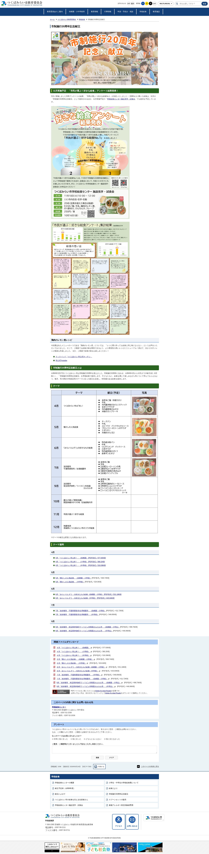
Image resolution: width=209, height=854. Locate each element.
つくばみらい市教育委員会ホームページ (21, 3)
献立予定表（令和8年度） (65, 788)
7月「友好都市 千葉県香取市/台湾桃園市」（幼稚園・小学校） (81, 611)
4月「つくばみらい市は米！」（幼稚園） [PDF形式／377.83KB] (81, 558)
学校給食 (143, 11)
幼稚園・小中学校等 (77, 11)
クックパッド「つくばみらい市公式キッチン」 (74, 357)
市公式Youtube (61, 360)
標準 (128, 3)
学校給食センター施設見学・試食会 (121, 99)
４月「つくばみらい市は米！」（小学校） (73, 651)
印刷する (101, 766)
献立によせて (60, 794)
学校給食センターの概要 (64, 783)
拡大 (132, 3)
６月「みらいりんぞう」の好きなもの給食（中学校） (77, 671)
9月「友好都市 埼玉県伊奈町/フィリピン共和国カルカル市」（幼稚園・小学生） (88, 627)
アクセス (118, 826)
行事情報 (107, 11)
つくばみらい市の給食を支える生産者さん (71, 800)
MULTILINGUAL (165, 3)
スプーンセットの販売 (117, 800)
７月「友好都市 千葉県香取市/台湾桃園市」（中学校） (79, 675)
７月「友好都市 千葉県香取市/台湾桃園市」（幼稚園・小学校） (82, 679)
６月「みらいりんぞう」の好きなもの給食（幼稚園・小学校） (81, 667)
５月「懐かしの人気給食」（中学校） (71, 663)
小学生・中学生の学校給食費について (123, 783)
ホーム (52, 19)
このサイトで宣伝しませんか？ (52, 845)
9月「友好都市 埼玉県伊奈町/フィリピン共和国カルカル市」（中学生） (84, 631)
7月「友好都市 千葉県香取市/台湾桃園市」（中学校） (77, 614)
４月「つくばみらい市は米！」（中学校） (73, 655)
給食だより (113, 788)
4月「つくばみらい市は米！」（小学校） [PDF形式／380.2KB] (80, 562)
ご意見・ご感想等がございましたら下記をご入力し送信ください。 (78, 744)
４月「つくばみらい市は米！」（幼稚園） (73, 648)
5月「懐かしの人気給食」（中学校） (70, 582)
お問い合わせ (132, 826)
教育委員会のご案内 (55, 11)
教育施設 (156, 11)
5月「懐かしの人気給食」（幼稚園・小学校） (73, 578)
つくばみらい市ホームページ (154, 817)
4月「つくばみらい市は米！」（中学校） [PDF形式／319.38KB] (81, 565)
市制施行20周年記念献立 (118, 794)
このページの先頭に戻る (150, 766)
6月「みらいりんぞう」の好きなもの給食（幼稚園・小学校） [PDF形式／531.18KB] (88, 594)
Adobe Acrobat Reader (103, 691)
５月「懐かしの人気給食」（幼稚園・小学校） (75, 659)
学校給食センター (59, 707)
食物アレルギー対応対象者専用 (121, 805)
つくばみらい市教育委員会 (67, 19)
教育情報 (94, 11)
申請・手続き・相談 (125, 11)
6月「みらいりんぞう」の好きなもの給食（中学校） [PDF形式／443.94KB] (85, 598)
